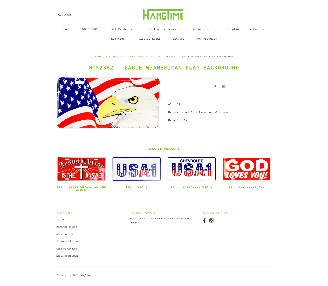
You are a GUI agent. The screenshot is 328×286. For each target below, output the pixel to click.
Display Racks (149, 38)
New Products (206, 38)
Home (67, 29)
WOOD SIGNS (90, 29)
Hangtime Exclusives (244, 29)
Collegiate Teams (163, 29)
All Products (122, 29)
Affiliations (64, 234)
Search (60, 219)
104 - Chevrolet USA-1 (191, 186)
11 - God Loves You (246, 186)
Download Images (66, 226)
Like (215, 86)
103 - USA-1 (136, 186)
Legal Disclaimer (67, 256)
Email (224, 86)
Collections (115, 56)
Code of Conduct (66, 248)
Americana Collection (145, 56)
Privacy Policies (67, 241)
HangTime (86, 275)
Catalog (178, 38)
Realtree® (118, 38)
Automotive (202, 29)
